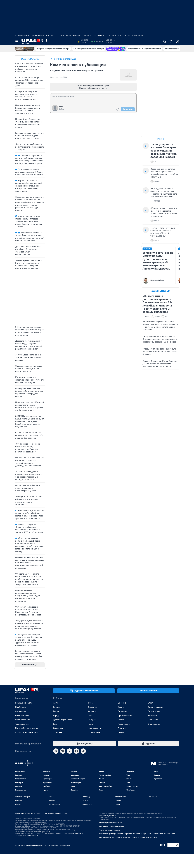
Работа (121, 720)
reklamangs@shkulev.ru (107, 815)
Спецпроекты (154, 724)
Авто (55, 703)
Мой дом (92, 720)
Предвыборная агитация (26, 728)
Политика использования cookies (111, 826)
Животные (58, 728)
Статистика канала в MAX (27, 732)
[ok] (69, 751)
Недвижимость (22, 35)
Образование (94, 732)
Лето (90, 715)
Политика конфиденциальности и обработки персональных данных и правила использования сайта (137, 834)
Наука (90, 724)
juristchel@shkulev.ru (75, 833)
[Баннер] (24, 48)
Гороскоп (86, 35)
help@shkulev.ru (32, 835)
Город (56, 715)
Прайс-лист (20, 707)
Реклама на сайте (23, 703)
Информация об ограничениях (110, 823)
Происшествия (125, 715)
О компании (21, 711)
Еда (55, 724)
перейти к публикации (65, 59)
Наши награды (22, 715)
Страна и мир (154, 711)
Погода (50, 35)
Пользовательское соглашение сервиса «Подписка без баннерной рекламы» (128, 837)
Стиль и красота (155, 707)
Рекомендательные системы (109, 830)
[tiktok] (83, 751)
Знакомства (38, 35)
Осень (121, 707)
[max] (76, 751)
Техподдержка (22, 724)
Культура (92, 711)
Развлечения (124, 724)
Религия (122, 728)
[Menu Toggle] (17, 41)
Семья (121, 732)
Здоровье (57, 732)
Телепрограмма (63, 35)
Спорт (150, 703)
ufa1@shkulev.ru (44, 831)
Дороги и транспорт (62, 720)
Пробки (112, 35)
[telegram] (55, 751)
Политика (122, 711)
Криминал (92, 707)
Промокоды (137, 35)
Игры (127, 35)
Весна (56, 711)
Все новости (30, 58)
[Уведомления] (171, 41)
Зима (90, 703)
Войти (61, 109)
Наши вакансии (22, 720)
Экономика (153, 720)
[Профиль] (177, 41)
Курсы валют (100, 35)
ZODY (120, 35)
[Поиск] (164, 41)
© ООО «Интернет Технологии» (57, 845)
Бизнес (56, 707)
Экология (152, 715)
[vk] (62, 751)
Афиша (76, 35)
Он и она (122, 703)
